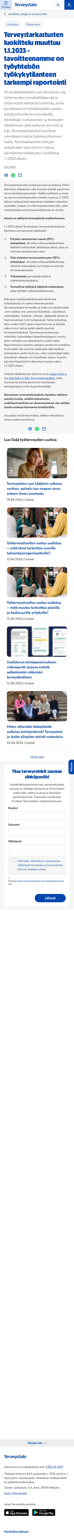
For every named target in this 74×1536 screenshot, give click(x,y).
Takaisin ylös (35, 1443)
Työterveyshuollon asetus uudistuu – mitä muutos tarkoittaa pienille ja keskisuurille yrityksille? (34, 607)
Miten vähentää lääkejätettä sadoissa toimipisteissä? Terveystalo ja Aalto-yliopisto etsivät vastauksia (35, 731)
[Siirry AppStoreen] (16, 1512)
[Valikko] (69, 5)
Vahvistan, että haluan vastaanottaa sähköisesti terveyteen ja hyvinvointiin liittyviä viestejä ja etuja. (40, 865)
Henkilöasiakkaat (16, 1532)
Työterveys (33, 24)
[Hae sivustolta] (58, 4)
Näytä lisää (37, 756)
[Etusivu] (26, 5)
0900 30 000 (54, 1467)
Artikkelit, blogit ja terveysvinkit (27, 14)
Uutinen (12, 24)
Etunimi (13, 808)
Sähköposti (15, 841)
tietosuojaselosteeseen (29, 881)
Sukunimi (14, 824)
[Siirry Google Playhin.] (43, 1512)
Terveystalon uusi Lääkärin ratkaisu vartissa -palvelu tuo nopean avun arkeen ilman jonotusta (34, 488)
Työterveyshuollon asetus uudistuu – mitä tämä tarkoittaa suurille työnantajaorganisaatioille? (34, 548)
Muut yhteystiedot (15, 1493)
